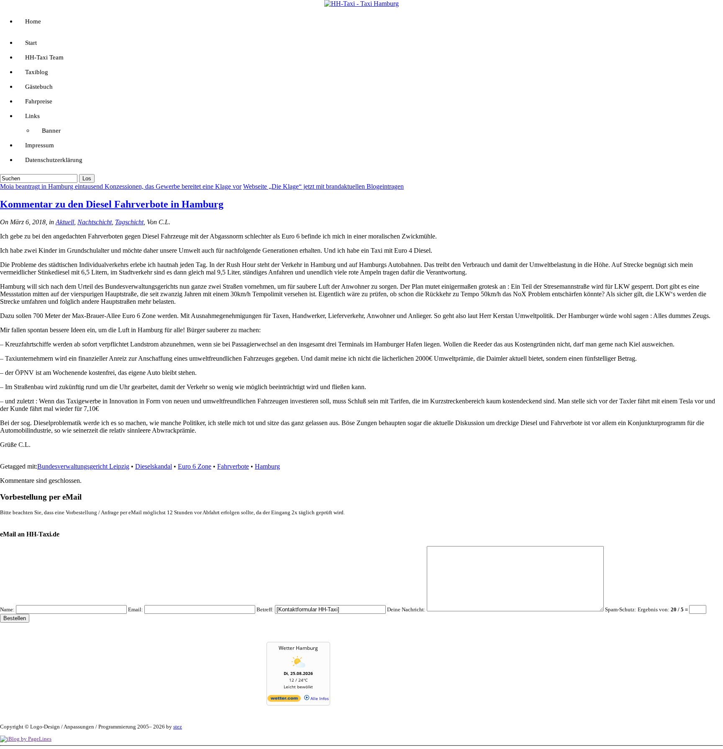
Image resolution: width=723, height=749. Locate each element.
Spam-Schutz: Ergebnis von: (647, 609)
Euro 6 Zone (194, 466)
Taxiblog (36, 72)
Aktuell (65, 222)
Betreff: (265, 609)
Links (32, 116)
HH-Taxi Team (44, 57)
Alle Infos (319, 698)
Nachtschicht (94, 222)
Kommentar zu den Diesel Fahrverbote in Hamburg (111, 204)
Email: (135, 609)
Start (31, 42)
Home (33, 21)
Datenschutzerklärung (53, 159)
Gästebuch (39, 86)
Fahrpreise (38, 101)
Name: (7, 609)
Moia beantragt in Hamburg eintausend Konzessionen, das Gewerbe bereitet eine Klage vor (120, 186)
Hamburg (267, 466)
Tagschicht (129, 222)
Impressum (39, 145)
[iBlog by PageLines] (25, 739)
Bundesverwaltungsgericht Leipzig (83, 466)
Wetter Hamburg (298, 648)
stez (177, 726)
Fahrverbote (233, 466)
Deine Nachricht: (406, 609)
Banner (51, 130)
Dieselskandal (153, 466)
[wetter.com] (284, 700)
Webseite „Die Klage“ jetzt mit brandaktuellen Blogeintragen (323, 186)
